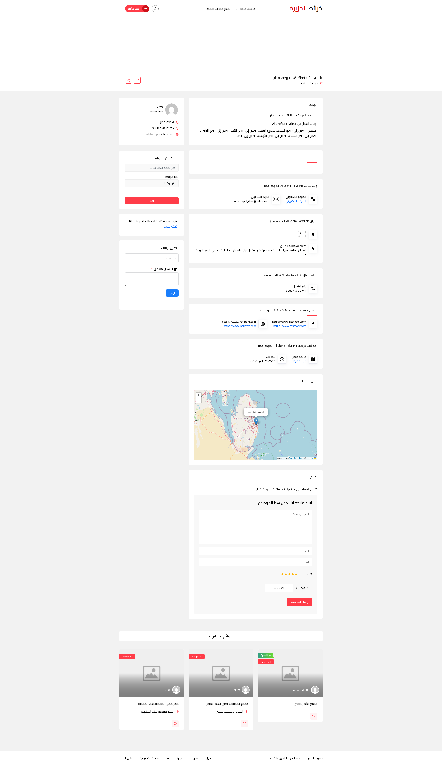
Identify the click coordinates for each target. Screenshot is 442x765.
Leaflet (311, 458)
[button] (256, 421)
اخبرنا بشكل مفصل (166, 269)
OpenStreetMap (296, 458)
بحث (151, 200)
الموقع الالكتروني (296, 201)
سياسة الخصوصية (149, 758)
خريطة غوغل (299, 361)
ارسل (172, 293)
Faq (168, 758)
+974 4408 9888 (163, 128)
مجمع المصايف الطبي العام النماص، (226, 703)
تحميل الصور (302, 587)
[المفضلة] (137, 80)
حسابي (195, 758)
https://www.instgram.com (240, 325)
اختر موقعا (172, 176)
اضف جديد (171, 226)
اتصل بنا (180, 758)
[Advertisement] (221, 43)
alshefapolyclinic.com (160, 134)
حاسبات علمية (247, 8)
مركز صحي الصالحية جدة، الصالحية (158, 703)
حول (208, 758)
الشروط (129, 758)
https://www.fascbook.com (289, 325)
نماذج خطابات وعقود (218, 8)
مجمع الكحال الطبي (305, 703)
